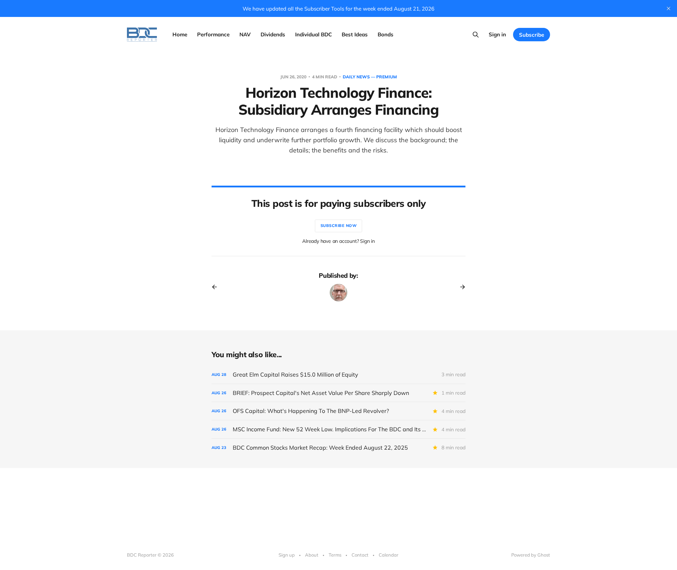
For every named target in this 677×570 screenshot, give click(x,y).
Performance (213, 34)
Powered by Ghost (530, 555)
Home (179, 34)
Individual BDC (313, 34)
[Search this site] (475, 34)
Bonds (386, 34)
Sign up (287, 555)
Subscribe (531, 34)
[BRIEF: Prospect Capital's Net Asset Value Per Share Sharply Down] (338, 393)
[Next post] (460, 287)
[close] (668, 8)
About (311, 555)
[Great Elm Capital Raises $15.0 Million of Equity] (338, 375)
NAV (245, 34)
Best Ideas (355, 34)
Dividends (273, 34)
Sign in (497, 34)
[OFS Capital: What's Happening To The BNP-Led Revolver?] (338, 411)
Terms (335, 555)
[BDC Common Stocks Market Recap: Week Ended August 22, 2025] (338, 448)
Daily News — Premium (370, 76)
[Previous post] (217, 287)
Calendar (388, 555)
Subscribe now (339, 225)
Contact (360, 555)
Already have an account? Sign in (338, 241)
